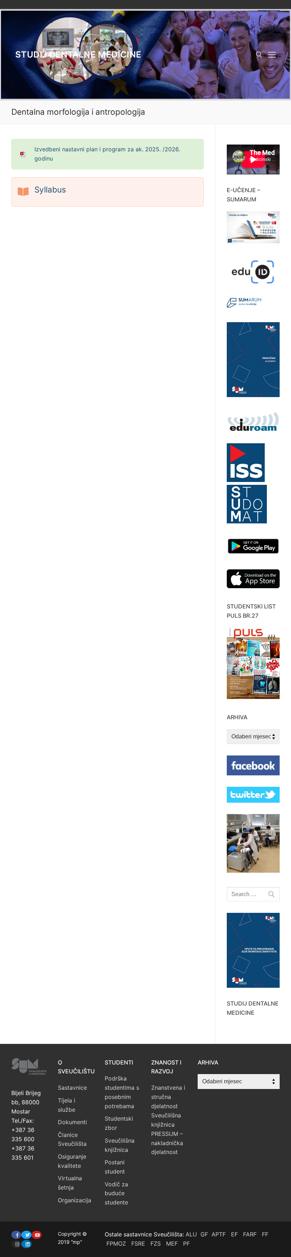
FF (265, 1234)
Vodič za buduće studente (116, 1193)
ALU (191, 1234)
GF (204, 1234)
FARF (250, 1234)
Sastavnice (72, 1087)
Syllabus (50, 189)
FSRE (138, 1243)
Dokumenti (72, 1122)
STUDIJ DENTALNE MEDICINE (78, 54)
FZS (155, 1243)
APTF (219, 1234)
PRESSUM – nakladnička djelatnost (167, 1143)
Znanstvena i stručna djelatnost (168, 1097)
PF (186, 1243)
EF (234, 1234)
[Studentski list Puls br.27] (253, 696)
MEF (172, 1243)
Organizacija (74, 1200)
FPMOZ (116, 1243)
